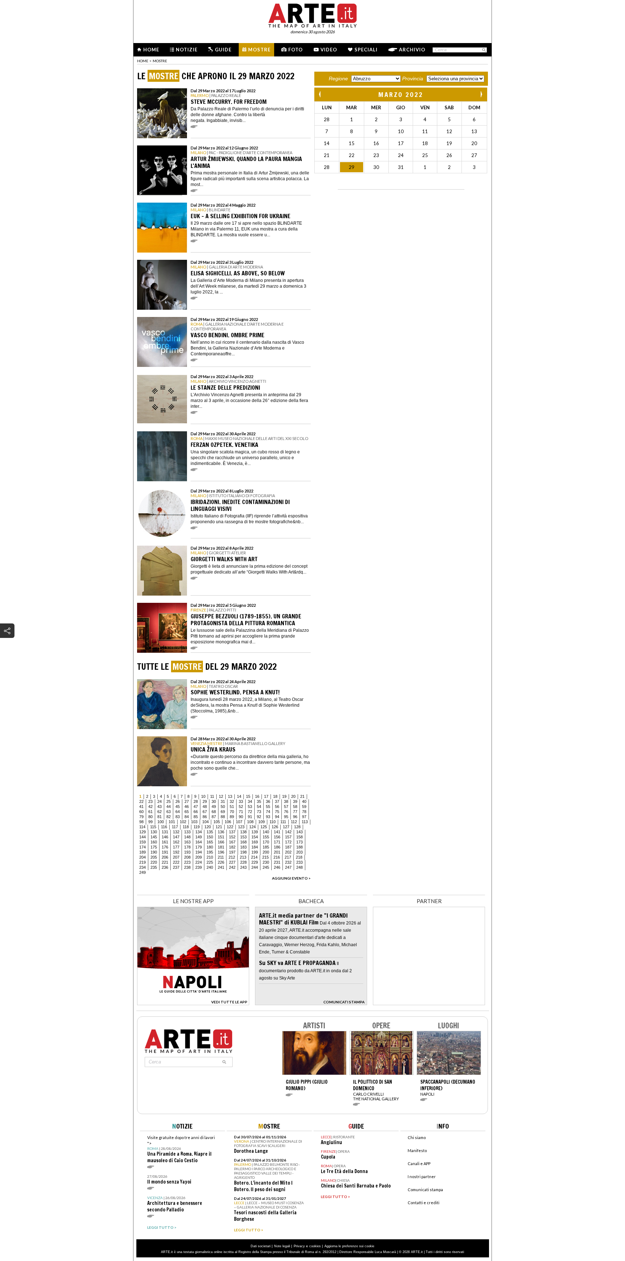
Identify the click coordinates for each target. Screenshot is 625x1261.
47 (196, 806)
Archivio (412, 49)
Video (328, 49)
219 (142, 862)
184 (254, 847)
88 (223, 816)
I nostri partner (422, 1176)
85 (196, 816)
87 (214, 816)
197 (232, 852)
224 (198, 862)
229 (254, 862)
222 (176, 862)
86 (205, 816)
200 (266, 852)
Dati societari (261, 1246)
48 (205, 806)
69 (223, 811)
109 (261, 822)
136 (221, 832)
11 (212, 796)
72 (250, 811)
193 (187, 852)
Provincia (412, 78)
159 (142, 842)
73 (259, 811)
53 (250, 806)
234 (142, 867)
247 (288, 867)
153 (243, 837)
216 (276, 857)
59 (304, 806)
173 (299, 842)
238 (187, 867)
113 (305, 822)
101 (172, 822)
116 (164, 827)
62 (159, 811)
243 (243, 867)
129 (142, 832)
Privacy (299, 1246)
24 (159, 801)
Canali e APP (419, 1163)
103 (194, 822)
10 (203, 796)
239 (198, 867)
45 (177, 806)
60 (141, 811)
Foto (295, 49)
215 (265, 857)
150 (210, 837)
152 (232, 837)
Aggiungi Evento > (291, 878)
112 (294, 822)
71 (241, 811)
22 (141, 801)
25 (168, 801)
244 (254, 867)
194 (198, 852)
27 (186, 801)
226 (221, 862)
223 (187, 862)
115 (153, 827)
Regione (338, 78)
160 (153, 842)
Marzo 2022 (400, 94)
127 (286, 827)
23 (150, 801)
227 (232, 862)
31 (223, 801)
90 (241, 816)
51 (232, 806)
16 (257, 796)
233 (299, 862)
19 (284, 796)
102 (183, 822)
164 (198, 842)
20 (293, 796)
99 (150, 822)
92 (259, 816)
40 (304, 801)
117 (175, 827)
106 (228, 822)
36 (268, 801)
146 (165, 837)
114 (142, 827)
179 (198, 847)
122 (230, 827)
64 (177, 811)
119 (197, 827)
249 (142, 872)
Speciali (366, 49)
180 (210, 847)
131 (165, 832)
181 (221, 847)
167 (232, 842)
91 (250, 816)
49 (214, 806)
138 (243, 832)
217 (288, 857)
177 (176, 847)
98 (141, 822)
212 (232, 857)
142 (288, 832)
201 (277, 852)
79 (141, 816)
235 (153, 867)
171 (277, 842)
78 (304, 811)
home (142, 61)
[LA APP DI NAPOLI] (193, 1003)
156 (277, 837)
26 (177, 801)
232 (288, 862)
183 (243, 847)
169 (254, 842)
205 (153, 857)
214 (254, 857)
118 (186, 827)
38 (286, 801)
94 (277, 816)
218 (299, 857)
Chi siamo (417, 1137)
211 (221, 857)
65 (186, 811)
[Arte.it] (312, 14)
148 (187, 837)
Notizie (186, 49)
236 (165, 867)
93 (268, 816)
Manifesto (417, 1150)
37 (277, 801)
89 (232, 816)
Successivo (481, 94)
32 (232, 801)
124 (252, 827)
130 (153, 832)
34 (250, 801)
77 (295, 811)
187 (288, 847)
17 (266, 796)
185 (266, 847)
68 (214, 811)
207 (176, 857)
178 (187, 847)
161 (165, 842)
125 (263, 827)
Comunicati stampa (425, 1189)
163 (187, 842)
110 (272, 822)
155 (266, 837)
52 (241, 806)
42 (150, 806)
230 (266, 862)
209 (198, 857)
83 (177, 816)
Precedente (320, 94)
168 (243, 842)
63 (168, 811)
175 (153, 847)
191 (165, 852)
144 (142, 837)
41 (141, 806)
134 (198, 832)
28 (196, 801)
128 (297, 827)
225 (210, 862)
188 (299, 847)
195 (210, 852)
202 (288, 852)
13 (230, 796)
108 (250, 822)
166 (221, 842)
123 (241, 827)
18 (275, 796)
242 (232, 867)
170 (266, 842)
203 (299, 852)
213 (243, 857)
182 (232, 847)
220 (153, 862)
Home (151, 49)
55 (268, 806)
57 (286, 806)
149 (198, 837)
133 (187, 832)
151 (221, 837)
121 (219, 827)
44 (168, 806)
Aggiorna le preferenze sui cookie (349, 1246)
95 (286, 816)
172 (288, 842)
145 (153, 837)
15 (248, 796)
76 (286, 811)
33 (241, 801)
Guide (223, 49)
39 (295, 801)
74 (268, 811)
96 (295, 816)
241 (221, 867)
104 (205, 822)
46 (186, 806)
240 (210, 867)
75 (277, 811)
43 (159, 806)
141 (277, 832)
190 (153, 852)
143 (299, 832)
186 (277, 847)
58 (295, 806)
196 (221, 852)
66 (196, 811)
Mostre (259, 49)
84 (186, 816)
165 (210, 842)
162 (176, 842)
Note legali (282, 1246)
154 (254, 837)
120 (207, 827)
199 (254, 852)
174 (142, 847)
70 (232, 811)
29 (205, 801)
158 (299, 837)
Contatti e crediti (423, 1202)
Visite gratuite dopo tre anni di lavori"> (181, 1149)
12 (221, 796)
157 (288, 837)
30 (214, 801)
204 (142, 857)
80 (150, 816)
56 (277, 806)
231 (277, 862)
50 (223, 806)
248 (299, 867)
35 (259, 801)
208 (187, 857)
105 (216, 822)
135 (210, 832)
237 (176, 867)
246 (277, 867)
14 (239, 796)
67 (205, 811)
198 (243, 852)
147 (176, 837)
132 (176, 832)
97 (304, 816)
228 (243, 862)
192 (176, 852)
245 (266, 867)
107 (239, 822)
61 (150, 811)
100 (160, 822)
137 (232, 832)
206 (165, 857)
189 (142, 852)
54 (259, 806)
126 (275, 827)
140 (266, 832)
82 (168, 816)
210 (210, 857)
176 (165, 847)
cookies (315, 1246)
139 (254, 832)
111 (283, 822)
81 (159, 816)
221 (165, 862)
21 (302, 796)
